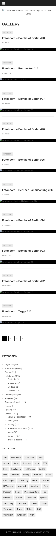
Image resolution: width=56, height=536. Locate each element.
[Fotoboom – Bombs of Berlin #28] (28, 49)
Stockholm (22, 503)
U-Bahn (30, 509)
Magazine (9, 398)
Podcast (7, 492)
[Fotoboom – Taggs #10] (28, 322)
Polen (17, 492)
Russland (7, 497)
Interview (38, 475)
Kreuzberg (23, 480)
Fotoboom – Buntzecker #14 (20, 68)
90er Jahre (29, 457)
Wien (32, 515)
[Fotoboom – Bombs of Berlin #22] (28, 292)
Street (34, 503)
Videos (8, 414)
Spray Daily (8, 503)
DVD (5, 469)
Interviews (12, 383)
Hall (5, 475)
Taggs (44, 503)
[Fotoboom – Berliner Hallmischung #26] (28, 201)
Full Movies (30, 469)
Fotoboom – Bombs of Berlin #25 (23, 159)
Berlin (16, 463)
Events (8, 372)
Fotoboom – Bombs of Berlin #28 (23, 38)
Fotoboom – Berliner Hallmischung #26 (27, 190)
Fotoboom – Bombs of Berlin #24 (23, 220)
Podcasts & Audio (13, 402)
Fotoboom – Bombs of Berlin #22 (23, 281)
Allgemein (9, 364)
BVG (45, 463)
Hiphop (26, 475)
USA (39, 509)
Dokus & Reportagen (17, 417)
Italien (49, 475)
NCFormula (8, 486)
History (11, 424)
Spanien (43, 497)
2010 (41, 457)
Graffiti (42, 469)
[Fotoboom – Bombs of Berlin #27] (28, 110)
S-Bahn (19, 497)
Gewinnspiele (11, 394)
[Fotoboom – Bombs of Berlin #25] (28, 171)
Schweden (31, 497)
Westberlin (8, 515)
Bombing (27, 463)
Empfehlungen (11, 368)
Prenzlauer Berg (31, 492)
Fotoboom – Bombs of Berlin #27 (23, 98)
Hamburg (15, 475)
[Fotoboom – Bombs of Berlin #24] (28, 231)
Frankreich (16, 469)
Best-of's (12, 379)
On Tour (11, 387)
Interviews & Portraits (17, 428)
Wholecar (21, 515)
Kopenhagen (9, 480)
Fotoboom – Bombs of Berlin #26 (23, 129)
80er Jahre (16, 457)
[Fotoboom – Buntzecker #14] (28, 79)
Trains (19, 509)
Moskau (45, 480)
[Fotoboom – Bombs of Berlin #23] (28, 262)
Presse (8, 406)
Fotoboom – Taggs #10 (16, 311)
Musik (10, 432)
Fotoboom (7, 32)
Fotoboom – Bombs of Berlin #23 (23, 250)
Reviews (8, 410)
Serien (10, 436)
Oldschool (34, 486)
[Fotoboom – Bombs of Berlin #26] (28, 140)
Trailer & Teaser (15, 440)
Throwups (8, 509)
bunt (37, 463)
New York (22, 486)
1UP (5, 457)
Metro (35, 480)
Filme (10, 420)
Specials (11, 390)
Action (6, 463)
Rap (44, 492)
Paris (46, 486)
